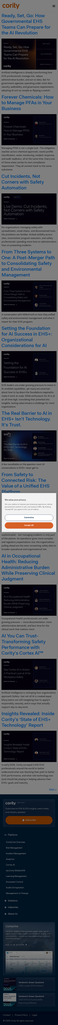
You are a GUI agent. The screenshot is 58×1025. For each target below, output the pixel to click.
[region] (29, 512)
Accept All (29, 525)
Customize (29, 517)
